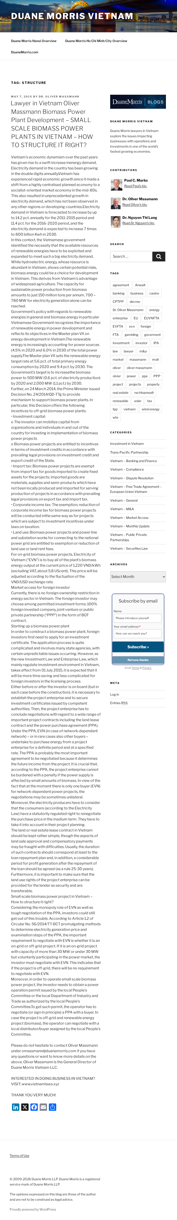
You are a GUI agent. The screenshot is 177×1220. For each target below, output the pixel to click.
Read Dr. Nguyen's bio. (138, 223)
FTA (116, 335)
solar (137, 401)
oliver (117, 368)
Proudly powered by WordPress (33, 1209)
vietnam (130, 409)
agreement (121, 285)
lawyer (128, 351)
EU (136, 318)
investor (142, 343)
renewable (120, 401)
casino (154, 293)
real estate (120, 392)
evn (132, 326)
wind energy (150, 409)
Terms (135, 667)
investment (121, 343)
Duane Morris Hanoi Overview (33, 41)
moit (155, 359)
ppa (145, 376)
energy (154, 310)
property (153, 384)
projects (135, 384)
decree (135, 301)
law (115, 351)
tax (149, 401)
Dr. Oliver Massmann (59, 96)
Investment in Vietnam (127, 444)
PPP (156, 376)
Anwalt (140, 285)
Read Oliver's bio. (134, 204)
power (131, 376)
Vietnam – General (124, 500)
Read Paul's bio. (135, 186)
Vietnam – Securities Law (129, 548)
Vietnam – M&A (122, 509)
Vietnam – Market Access (129, 518)
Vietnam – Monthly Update (130, 526)
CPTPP (118, 301)
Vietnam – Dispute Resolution (131, 478)
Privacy (146, 667)
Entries (119, 703)
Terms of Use (19, 1155)
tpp (115, 409)
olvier (117, 376)
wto (115, 417)
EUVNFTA (151, 318)
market (118, 359)
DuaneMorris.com (24, 52)
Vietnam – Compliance (127, 469)
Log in (114, 694)
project (118, 384)
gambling (131, 335)
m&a (143, 351)
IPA (156, 343)
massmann (138, 359)
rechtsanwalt (144, 392)
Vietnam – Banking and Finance (133, 461)
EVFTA (118, 326)
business (136, 293)
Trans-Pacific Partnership (129, 452)
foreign (146, 326)
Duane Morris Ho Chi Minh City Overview (96, 41)
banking (118, 293)
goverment (152, 335)
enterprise (120, 318)
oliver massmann (139, 368)
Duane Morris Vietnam (72, 16)
